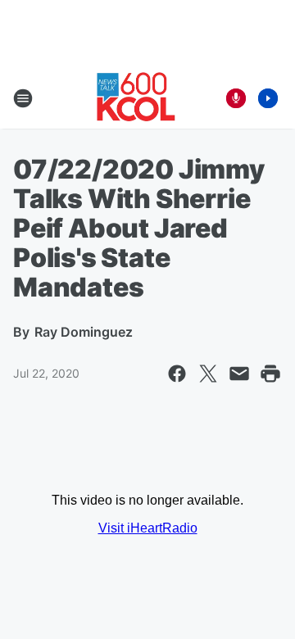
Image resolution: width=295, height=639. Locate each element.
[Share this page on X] (208, 373)
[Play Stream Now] (268, 98)
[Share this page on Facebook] (177, 373)
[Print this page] (270, 373)
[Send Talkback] (236, 98)
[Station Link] (136, 98)
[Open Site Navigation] (23, 98)
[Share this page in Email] (239, 373)
